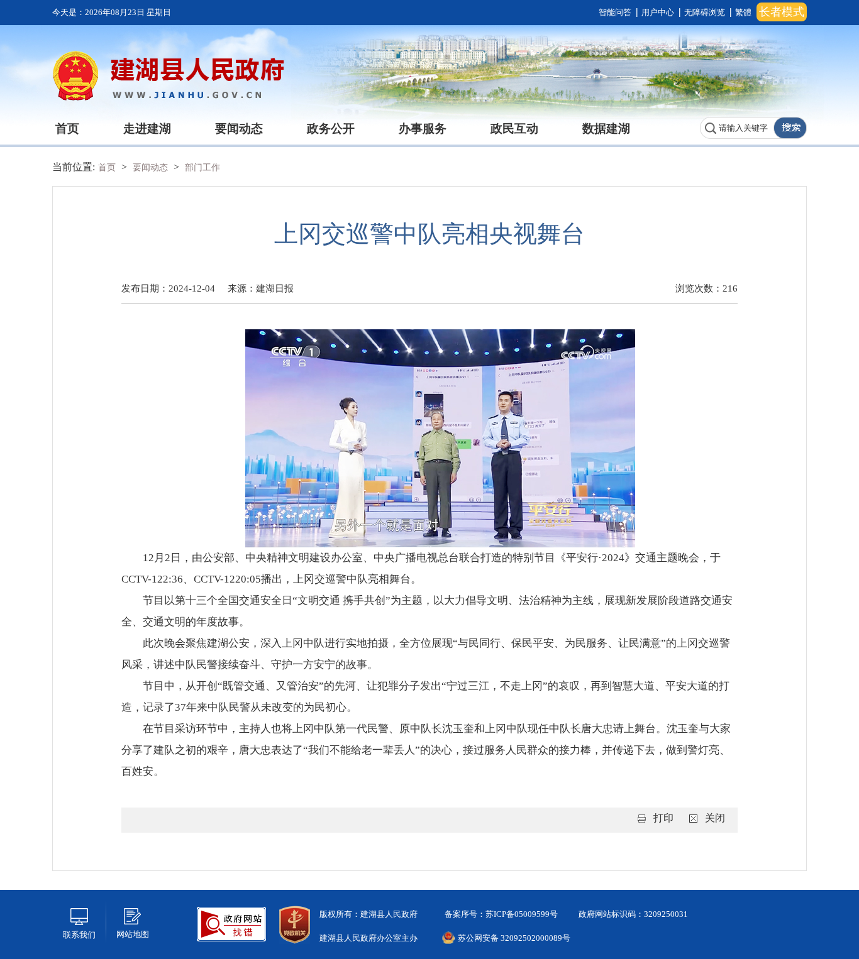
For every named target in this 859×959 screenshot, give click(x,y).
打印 (663, 818)
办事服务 (422, 128)
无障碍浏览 (704, 12)
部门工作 (202, 167)
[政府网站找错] (231, 923)
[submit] (790, 128)
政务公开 (331, 128)
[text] (737, 128)
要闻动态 (239, 128)
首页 (67, 128)
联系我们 (79, 935)
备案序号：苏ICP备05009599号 (500, 914)
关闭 (715, 818)
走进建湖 (147, 128)
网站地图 (132, 934)
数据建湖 (606, 128)
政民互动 (514, 128)
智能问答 (615, 12)
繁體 (743, 12)
